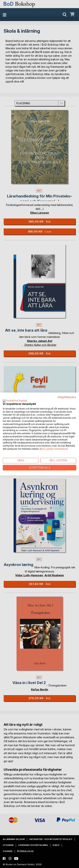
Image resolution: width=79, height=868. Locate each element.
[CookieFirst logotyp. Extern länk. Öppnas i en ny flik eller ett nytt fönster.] (15, 400)
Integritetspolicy (67, 397)
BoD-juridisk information (53, 448)
